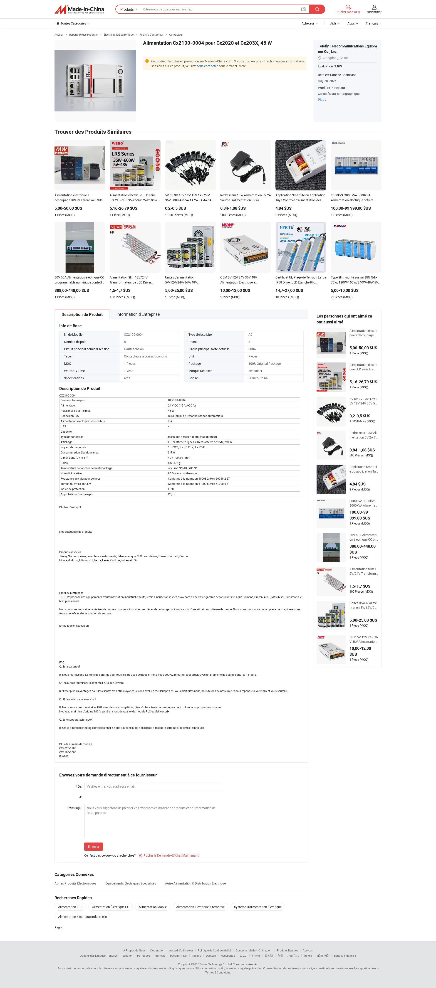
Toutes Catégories (73, 23)
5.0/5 (338, 66)
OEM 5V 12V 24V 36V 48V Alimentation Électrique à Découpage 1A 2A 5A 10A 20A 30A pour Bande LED (363, 639)
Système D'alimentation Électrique (258, 907)
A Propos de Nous (134, 950)
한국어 (256, 955)
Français (160, 955)
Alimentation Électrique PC (110, 907)
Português (143, 955)
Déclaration (157, 950)
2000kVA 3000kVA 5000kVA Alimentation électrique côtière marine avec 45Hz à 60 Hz (363, 503)
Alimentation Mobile (153, 907)
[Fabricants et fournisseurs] (79, 9)
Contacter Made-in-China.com (254, 950)
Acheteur (308, 23)
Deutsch (211, 955)
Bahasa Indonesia (345, 955)
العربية (243, 955)
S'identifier (374, 12)
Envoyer (93, 846)
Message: (74, 808)
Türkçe (308, 955)
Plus (321, 99)
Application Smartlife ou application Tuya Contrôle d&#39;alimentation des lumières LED (363, 469)
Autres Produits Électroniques (75, 883)
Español (127, 955)
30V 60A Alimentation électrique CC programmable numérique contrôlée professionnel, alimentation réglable (363, 537)
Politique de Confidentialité (214, 950)
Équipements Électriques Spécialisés (130, 883)
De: (79, 786)
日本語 (269, 955)
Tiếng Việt (323, 955)
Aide (333, 23)
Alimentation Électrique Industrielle (82, 916)
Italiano (196, 955)
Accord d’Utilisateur (181, 950)
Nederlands (228, 955)
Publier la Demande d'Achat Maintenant (169, 855)
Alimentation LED (70, 907)
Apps (351, 23)
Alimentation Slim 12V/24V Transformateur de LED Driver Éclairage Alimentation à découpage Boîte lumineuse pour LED (363, 571)
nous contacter (207, 66)
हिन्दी (280, 955)
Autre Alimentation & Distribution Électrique (195, 883)
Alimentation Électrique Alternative (200, 907)
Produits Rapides (287, 950)
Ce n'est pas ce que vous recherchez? (110, 855)
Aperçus (308, 950)
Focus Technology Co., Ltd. (216, 964)
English (113, 955)
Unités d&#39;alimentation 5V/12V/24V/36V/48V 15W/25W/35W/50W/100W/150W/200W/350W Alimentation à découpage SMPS (363, 605)
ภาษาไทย (293, 955)
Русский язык (178, 955)
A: (80, 797)
